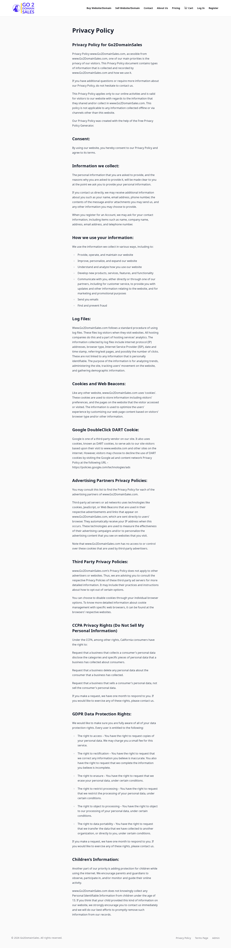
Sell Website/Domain (127, 8)
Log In (201, 8)
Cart (190, 8)
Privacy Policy (183, 938)
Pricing (176, 8)
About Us (162, 8)
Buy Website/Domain (99, 8)
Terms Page (201, 938)
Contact (148, 8)
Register (213, 8)
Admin (216, 938)
